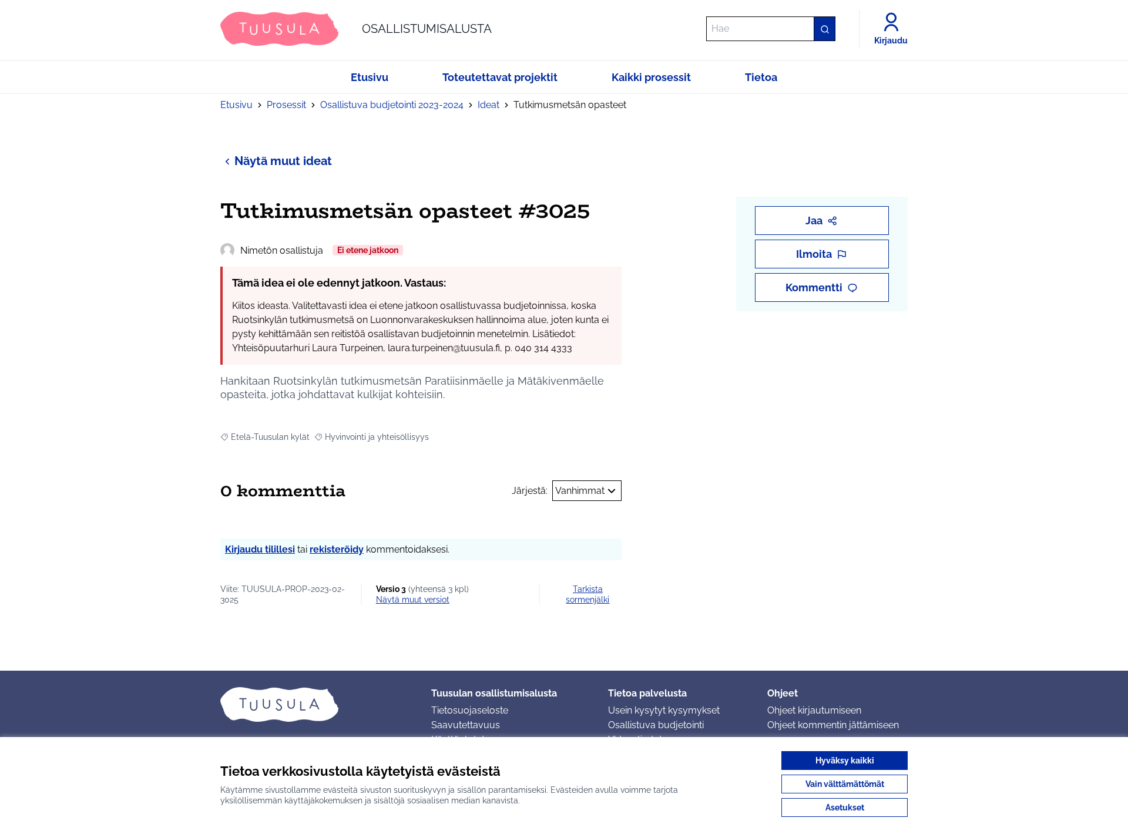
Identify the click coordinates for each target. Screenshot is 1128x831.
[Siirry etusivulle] (316, 704)
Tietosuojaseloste (469, 710)
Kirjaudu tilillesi (260, 549)
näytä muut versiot (412, 599)
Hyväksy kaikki (844, 760)
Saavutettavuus (465, 725)
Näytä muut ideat (283, 161)
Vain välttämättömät (844, 784)
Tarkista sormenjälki (587, 594)
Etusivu (236, 104)
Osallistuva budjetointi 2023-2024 (392, 104)
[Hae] (824, 29)
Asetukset (844, 807)
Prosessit (286, 104)
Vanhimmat (580, 490)
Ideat (488, 104)
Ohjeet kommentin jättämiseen (833, 725)
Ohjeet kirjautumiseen (814, 710)
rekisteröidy (337, 549)
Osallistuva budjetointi (656, 725)
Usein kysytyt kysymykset (664, 710)
